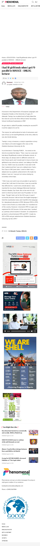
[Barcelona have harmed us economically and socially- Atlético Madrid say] (33, 432)
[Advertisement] (20, 34)
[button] (20, 323)
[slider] (18, 331)
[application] (20, 323)
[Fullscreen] (35, 331)
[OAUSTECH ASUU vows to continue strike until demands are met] (33, 442)
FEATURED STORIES (16, 63)
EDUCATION (11, 57)
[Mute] (32, 331)
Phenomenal (12, 1)
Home (4, 57)
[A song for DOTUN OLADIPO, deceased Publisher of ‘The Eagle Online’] (33, 460)
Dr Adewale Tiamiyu (15, 231)
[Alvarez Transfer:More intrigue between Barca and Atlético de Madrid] (33, 451)
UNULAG (24, 231)
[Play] (5, 331)
